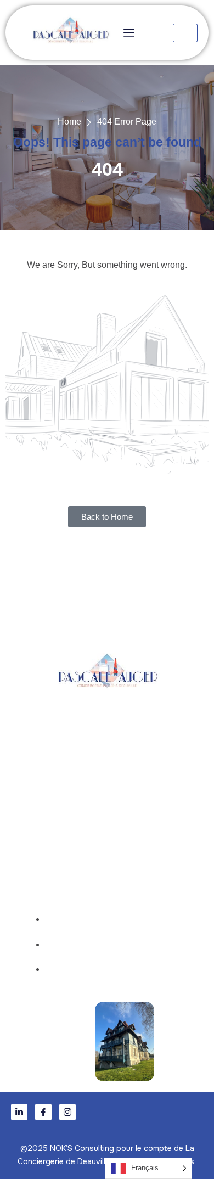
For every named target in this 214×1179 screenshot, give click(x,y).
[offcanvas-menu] (127, 33)
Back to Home (107, 516)
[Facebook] (43, 1112)
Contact (117, 855)
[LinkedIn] (19, 1112)
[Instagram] (67, 1112)
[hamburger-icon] (185, 33)
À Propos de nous (116, 831)
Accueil (116, 809)
